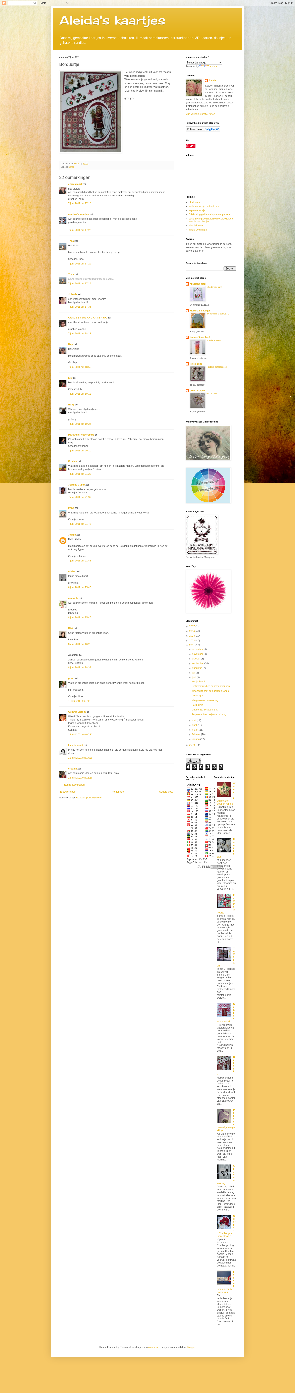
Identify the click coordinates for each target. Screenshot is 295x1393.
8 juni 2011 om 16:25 (79, 644)
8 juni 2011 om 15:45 (79, 587)
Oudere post (166, 791)
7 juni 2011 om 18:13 (79, 333)
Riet (70, 628)
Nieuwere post (68, 791)
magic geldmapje (198, 229)
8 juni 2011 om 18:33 (79, 667)
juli (194, 672)
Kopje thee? (198, 681)
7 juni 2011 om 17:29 (79, 263)
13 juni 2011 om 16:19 (80, 777)
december (198, 649)
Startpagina (195, 202)
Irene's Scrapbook (200, 337)
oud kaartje (211, 393)
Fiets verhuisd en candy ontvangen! (211, 686)
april (194, 725)
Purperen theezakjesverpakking (209, 714)
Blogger (191, 1347)
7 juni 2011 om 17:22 (79, 230)
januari (196, 739)
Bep (70, 344)
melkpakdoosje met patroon (204, 206)
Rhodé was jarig (214, 287)
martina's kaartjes (78, 214)
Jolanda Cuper (76, 484)
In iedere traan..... (215, 340)
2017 (192, 626)
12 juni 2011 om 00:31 (80, 734)
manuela (73, 598)
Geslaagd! (197, 695)
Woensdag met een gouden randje (211, 691)
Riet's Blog (196, 363)
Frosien (72, 461)
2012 (192, 640)
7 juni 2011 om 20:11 (79, 450)
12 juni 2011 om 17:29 (80, 757)
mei (194, 720)
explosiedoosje (197, 210)
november (198, 654)
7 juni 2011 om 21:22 (79, 473)
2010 (192, 745)
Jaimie (72, 534)
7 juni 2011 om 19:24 (79, 423)
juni (194, 677)
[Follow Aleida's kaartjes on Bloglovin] (203, 131)
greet (71, 678)
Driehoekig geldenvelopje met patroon (210, 214)
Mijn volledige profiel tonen (200, 114)
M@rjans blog (197, 284)
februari (196, 734)
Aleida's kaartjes (112, 20)
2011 (192, 645)
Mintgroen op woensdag (205, 700)
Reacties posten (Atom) (89, 797)
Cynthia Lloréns (77, 711)
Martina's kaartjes (200, 310)
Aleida (212, 80)
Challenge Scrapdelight (205, 709)
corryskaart (75, 184)
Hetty (71, 404)
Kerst (71, 167)
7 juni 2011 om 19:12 (79, 393)
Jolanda (72, 294)
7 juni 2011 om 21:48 (79, 560)
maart (195, 729)
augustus (197, 668)
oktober (196, 658)
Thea (71, 241)
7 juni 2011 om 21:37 (79, 497)
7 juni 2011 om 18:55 (79, 367)
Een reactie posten (74, 784)
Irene (71, 508)
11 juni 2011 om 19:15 (80, 701)
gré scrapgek (197, 390)
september (198, 663)
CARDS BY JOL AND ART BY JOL (87, 317)
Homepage (118, 791)
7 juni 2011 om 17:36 (79, 306)
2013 (192, 635)
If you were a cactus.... (217, 313)
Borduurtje (197, 705)
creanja (72, 768)
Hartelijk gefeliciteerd (216, 367)
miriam (72, 571)
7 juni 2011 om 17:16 (79, 203)
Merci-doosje (196, 225)
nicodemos (154, 1347)
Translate (212, 66)
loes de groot (75, 745)
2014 (192, 631)
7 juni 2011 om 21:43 (79, 524)
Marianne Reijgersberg (81, 434)
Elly (70, 378)
